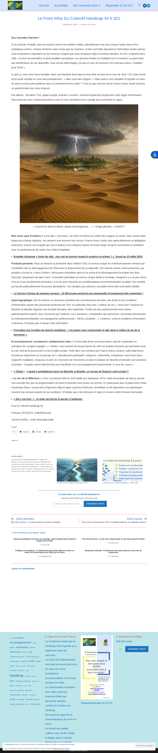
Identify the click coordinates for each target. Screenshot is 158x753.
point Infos (29, 690)
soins (27, 704)
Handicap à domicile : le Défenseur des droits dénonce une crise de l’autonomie (113, 551)
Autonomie (15, 652)
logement (33, 676)
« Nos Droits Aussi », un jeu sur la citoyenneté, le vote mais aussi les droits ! (113, 539)
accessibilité (18, 638)
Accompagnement (20, 642)
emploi (38, 661)
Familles (23, 666)
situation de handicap (17, 704)
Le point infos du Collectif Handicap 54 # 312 (72, 483)
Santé (12, 699)
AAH (11, 638)
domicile (24, 661)
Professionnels (15, 695)
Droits (31, 661)
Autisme (32, 647)
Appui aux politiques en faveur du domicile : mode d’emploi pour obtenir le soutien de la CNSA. (45, 540)
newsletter (18, 686)
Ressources (32, 695)
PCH (30, 686)
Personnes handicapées (17, 690)
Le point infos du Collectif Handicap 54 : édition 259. (120, 483)
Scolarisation (20, 699)
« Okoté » (19, 371)
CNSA (30, 652)
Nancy (12, 686)
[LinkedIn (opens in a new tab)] (148, 6)
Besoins (24, 652)
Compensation (15, 661)
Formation (13, 670)
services (29, 699)
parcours (25, 686)
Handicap (16, 675)
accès (34, 643)
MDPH (12, 681)
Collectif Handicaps (32, 657)
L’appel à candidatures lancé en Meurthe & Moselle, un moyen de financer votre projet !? (78, 371)
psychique (25, 695)
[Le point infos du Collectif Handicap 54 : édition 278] (34, 465)
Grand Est (21, 670)
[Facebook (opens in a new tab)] (145, 6)
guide (27, 670)
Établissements (35, 704)
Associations (22, 647)
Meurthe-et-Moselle (23, 681)
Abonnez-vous (95, 504)
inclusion (27, 676)
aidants (12, 647)
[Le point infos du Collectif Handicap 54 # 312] (78, 470)
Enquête (18, 666)
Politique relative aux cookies (60, 748)
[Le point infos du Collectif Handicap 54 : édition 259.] (123, 470)
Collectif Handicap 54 (17, 657)
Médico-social (35, 681)
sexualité (36, 699)
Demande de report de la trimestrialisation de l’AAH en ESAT (60, 719)
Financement (31, 666)
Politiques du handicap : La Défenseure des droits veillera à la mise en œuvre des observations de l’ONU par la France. (44, 551)
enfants (12, 666)
